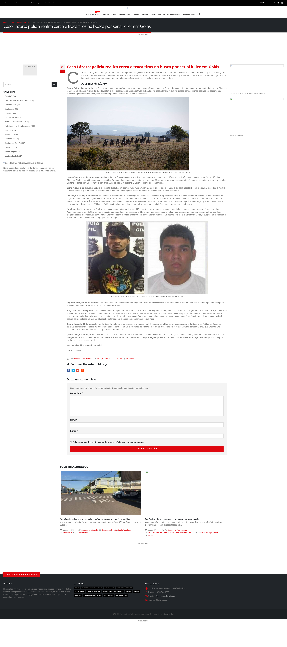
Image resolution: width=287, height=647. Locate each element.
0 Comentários (131, 359)
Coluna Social (10, 105)
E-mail (77, 370)
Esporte (8, 113)
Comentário (76, 393)
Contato (263, 3)
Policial (105, 14)
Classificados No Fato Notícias (18, 100)
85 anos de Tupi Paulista (209, 533)
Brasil (136, 14)
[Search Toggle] (199, 14)
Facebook (68, 370)
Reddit (82, 370)
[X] (274, 2)
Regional (191, 533)
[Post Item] (101, 493)
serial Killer (117, 359)
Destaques (106, 530)
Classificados (189, 14)
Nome (73, 420)
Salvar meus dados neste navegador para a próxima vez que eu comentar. (108, 442)
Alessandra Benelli (90, 530)
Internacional (125, 14)
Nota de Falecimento (13, 122)
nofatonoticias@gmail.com (164, 596)
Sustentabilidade (12, 156)
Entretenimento (174, 14)
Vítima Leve (67, 533)
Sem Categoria (11, 152)
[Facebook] (270, 2)
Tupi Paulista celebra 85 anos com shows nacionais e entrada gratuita (172, 519)
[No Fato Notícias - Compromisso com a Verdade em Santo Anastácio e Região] (143, 8)
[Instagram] (282, 2)
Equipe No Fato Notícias (82, 359)
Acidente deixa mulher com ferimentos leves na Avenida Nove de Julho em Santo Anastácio (95, 519)
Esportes (161, 14)
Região (114, 14)
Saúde (153, 14)
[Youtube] (278, 2)
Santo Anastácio (93, 13)
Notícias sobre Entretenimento (175, 533)
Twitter (73, 370)
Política (144, 14)
